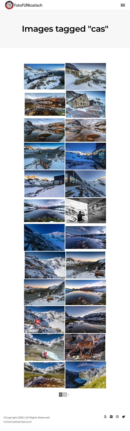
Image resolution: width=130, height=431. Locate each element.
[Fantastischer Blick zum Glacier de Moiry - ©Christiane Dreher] (44, 319)
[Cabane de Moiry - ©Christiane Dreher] (85, 104)
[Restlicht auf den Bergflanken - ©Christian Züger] (44, 130)
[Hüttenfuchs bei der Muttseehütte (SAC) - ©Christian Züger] (85, 347)
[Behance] (111, 417)
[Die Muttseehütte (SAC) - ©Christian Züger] (45, 104)
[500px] (105, 417)
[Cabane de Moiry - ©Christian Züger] (85, 156)
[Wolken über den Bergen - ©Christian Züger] (85, 130)
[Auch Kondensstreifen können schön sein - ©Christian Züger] (85, 319)
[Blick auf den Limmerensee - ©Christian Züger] (85, 374)
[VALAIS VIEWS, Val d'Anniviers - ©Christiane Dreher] (44, 347)
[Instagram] (117, 417)
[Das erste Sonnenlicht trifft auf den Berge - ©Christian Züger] (85, 292)
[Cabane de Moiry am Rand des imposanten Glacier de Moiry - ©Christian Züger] (85, 183)
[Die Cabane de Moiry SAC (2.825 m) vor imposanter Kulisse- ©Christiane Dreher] (85, 76)
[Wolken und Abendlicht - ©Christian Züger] (44, 210)
